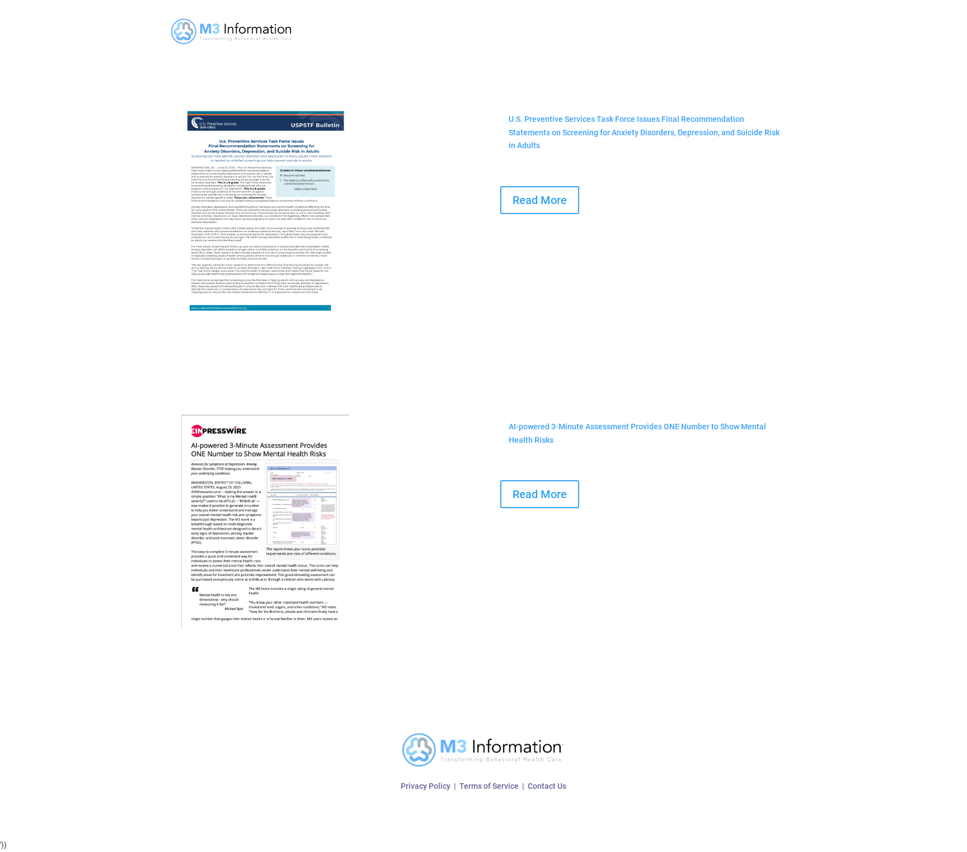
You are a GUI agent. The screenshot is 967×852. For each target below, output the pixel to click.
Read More (540, 200)
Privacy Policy (425, 786)
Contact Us (547, 786)
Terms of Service (489, 786)
